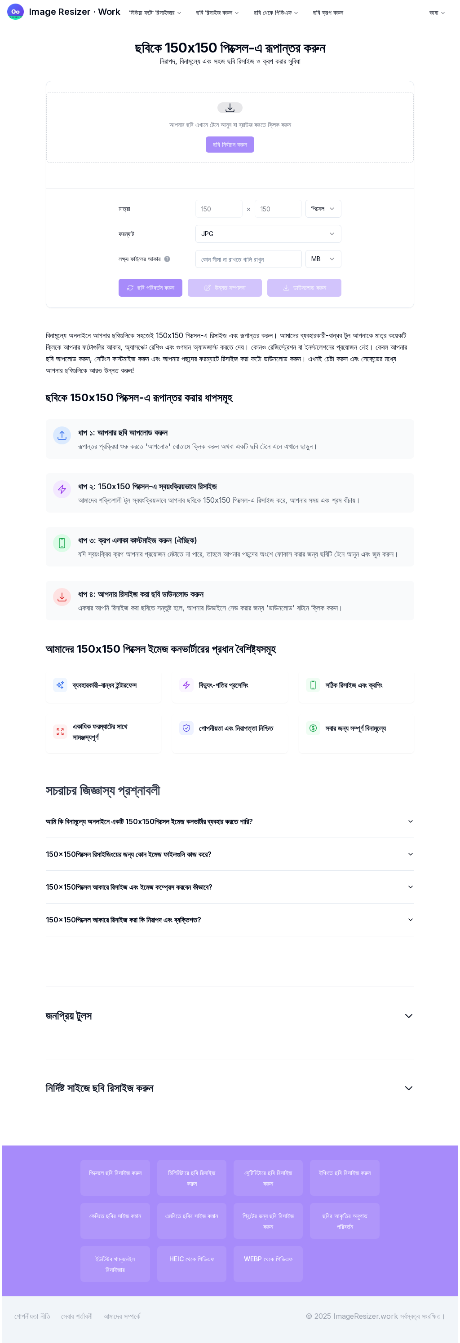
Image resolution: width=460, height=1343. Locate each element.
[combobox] (323, 209)
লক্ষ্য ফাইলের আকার (140, 259)
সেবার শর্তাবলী (83, 1326)
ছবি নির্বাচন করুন (230, 144)
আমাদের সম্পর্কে (128, 1326)
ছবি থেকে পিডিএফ (273, 12)
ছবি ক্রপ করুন (328, 12)
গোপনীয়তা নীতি (39, 1326)
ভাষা (433, 12)
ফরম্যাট (126, 234)
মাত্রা (124, 209)
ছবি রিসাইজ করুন (214, 12)
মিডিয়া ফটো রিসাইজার (152, 12)
